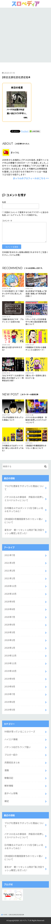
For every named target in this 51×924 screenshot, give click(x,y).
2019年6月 (9, 701)
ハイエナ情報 (11, 739)
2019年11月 (10, 663)
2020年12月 (10, 586)
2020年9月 (9, 601)
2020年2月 (9, 640)
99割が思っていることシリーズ (19, 731)
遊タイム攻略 (11, 793)
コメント (7, 220)
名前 (4, 202)
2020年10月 (10, 593)
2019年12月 (10, 655)
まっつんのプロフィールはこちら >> (31, 178)
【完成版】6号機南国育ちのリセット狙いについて (23, 520)
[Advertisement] (25, 34)
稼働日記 (8, 777)
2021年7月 (9, 555)
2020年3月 (9, 632)
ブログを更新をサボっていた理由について (24, 487)
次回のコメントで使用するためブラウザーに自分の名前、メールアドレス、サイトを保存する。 (25, 213)
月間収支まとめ (12, 762)
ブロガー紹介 (11, 754)
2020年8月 (9, 609)
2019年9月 (9, 678)
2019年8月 (9, 686)
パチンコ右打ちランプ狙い (17, 747)
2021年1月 (9, 578)
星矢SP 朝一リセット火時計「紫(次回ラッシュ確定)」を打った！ (24, 531)
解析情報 (8, 785)
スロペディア (24, 920)
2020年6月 (9, 624)
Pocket (24, 131)
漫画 (6, 770)
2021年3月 (9, 562)
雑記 (6, 801)
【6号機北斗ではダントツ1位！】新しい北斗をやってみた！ (23, 509)
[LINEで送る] (34, 131)
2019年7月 (9, 694)
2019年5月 (9, 709)
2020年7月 (9, 616)
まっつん (15, 152)
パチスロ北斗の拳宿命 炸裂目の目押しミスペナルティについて (24, 498)
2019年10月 (10, 670)
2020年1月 (9, 647)
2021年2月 (9, 570)
